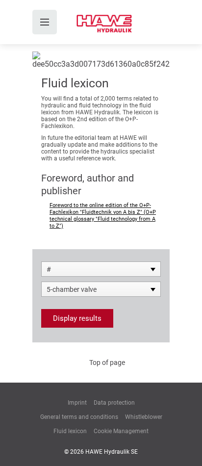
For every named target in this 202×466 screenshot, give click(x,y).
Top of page (107, 362)
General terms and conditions (79, 417)
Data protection (114, 402)
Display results (77, 318)
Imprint (77, 402)
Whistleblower (143, 417)
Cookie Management (121, 431)
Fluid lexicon (70, 431)
